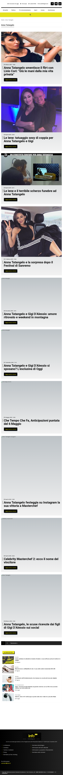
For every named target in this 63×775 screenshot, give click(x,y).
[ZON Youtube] (60, 3)
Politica (13, 10)
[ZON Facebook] (52, 3)
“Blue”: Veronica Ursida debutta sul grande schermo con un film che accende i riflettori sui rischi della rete (36, 687)
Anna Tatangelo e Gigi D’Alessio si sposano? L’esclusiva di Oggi (27, 367)
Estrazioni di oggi (14, 3)
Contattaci (5, 747)
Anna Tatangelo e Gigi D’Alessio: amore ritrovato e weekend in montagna (30, 315)
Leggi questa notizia (10, 79)
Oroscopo (24, 3)
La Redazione (6, 745)
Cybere (33, 3)
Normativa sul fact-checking (10, 754)
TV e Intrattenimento (25, 10)
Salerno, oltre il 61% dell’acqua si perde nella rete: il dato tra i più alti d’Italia (35, 696)
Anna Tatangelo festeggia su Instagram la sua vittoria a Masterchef (32, 504)
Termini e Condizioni (8, 750)
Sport (35, 10)
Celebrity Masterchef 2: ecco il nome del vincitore (31, 560)
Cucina (42, 10)
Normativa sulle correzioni (38, 752)
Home (2, 20)
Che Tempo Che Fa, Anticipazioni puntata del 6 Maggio (32, 422)
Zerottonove (51, 10)
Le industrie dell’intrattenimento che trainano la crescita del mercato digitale (36, 678)
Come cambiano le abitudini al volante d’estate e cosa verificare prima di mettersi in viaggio (37, 659)
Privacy (5, 752)
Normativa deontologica (38, 745)
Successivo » (14, 643)
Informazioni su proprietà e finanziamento (42, 750)
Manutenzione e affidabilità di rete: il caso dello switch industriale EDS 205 (35, 669)
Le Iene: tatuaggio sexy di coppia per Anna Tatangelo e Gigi (28, 139)
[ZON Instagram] (56, 3)
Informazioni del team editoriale (40, 747)
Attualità (5, 10)
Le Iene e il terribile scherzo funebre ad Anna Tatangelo (30, 192)
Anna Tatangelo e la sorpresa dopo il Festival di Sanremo (28, 264)
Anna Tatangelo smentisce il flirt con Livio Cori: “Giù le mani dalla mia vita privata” (28, 71)
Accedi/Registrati (43, 3)
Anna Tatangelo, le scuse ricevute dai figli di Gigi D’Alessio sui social (32, 626)
